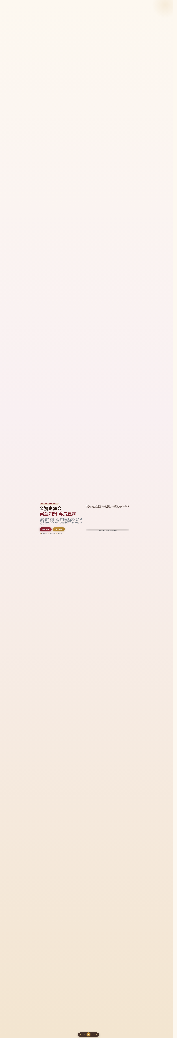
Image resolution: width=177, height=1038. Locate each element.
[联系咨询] (96, 1034)
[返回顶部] (80, 1034)
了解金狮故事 (58, 529)
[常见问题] (92, 1034)
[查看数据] (88, 1034)
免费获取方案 (45, 529)
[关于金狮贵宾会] (84, 1034)
